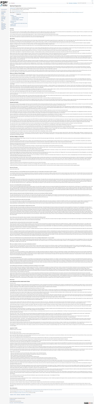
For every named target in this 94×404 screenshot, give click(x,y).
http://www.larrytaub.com (21, 391)
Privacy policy (11, 402)
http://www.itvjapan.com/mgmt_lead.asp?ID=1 (54, 389)
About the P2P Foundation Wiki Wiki (18, 402)
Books (15, 394)
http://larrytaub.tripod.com (35, 391)
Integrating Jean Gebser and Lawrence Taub (21, 392)
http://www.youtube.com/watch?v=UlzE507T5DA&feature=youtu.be (72, 12)
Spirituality (18, 394)
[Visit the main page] (4, 4)
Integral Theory (28, 394)
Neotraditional (23, 394)
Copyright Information (12, 399)
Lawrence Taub (18, 12)
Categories (12, 394)
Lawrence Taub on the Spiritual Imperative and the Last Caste (36, 389)
